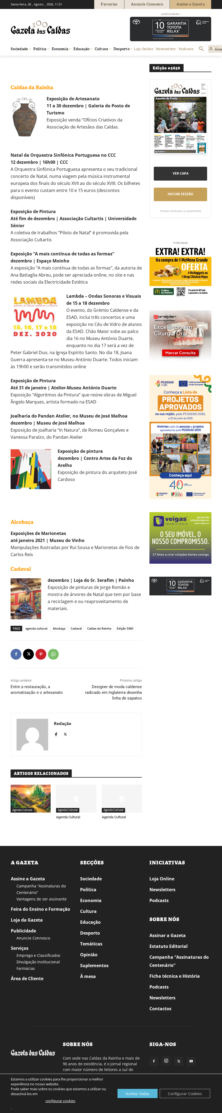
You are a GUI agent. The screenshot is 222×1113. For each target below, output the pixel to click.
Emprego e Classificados (38, 955)
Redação (62, 723)
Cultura (88, 911)
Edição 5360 (125, 628)
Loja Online (161, 879)
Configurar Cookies (185, 1093)
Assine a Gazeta (28, 879)
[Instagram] (166, 1061)
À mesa (88, 976)
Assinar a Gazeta (167, 935)
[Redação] (32, 734)
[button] (201, 49)
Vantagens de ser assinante (42, 899)
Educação (90, 922)
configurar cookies (60, 1100)
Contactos (160, 1009)
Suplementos (94, 965)
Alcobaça (59, 628)
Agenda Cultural (38, 63)
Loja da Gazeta (27, 920)
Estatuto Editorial (168, 946)
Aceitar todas (137, 1093)
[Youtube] (191, 1061)
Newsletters (162, 890)
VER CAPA (180, 173)
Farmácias (26, 968)
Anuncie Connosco (33, 938)
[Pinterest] (40, 654)
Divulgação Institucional (38, 961)
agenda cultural (36, 628)
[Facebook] (16, 654)
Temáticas (91, 944)
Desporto (90, 933)
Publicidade (23, 931)
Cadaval (76, 628)
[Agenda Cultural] (76, 799)
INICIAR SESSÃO (180, 194)
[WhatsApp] (53, 654)
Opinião (88, 955)
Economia (91, 900)
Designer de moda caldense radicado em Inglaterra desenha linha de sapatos (113, 692)
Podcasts (159, 900)
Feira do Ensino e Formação (40, 909)
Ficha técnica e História (174, 976)
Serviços (19, 948)
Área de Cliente (27, 979)
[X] (28, 654)
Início (19, 63)
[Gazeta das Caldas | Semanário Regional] (62, 27)
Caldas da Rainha (99, 628)
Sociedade (91, 879)
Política (88, 890)
